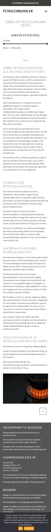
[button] (46, 11)
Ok (20, 528)
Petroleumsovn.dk (18, 11)
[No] (48, 522)
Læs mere (29, 528)
